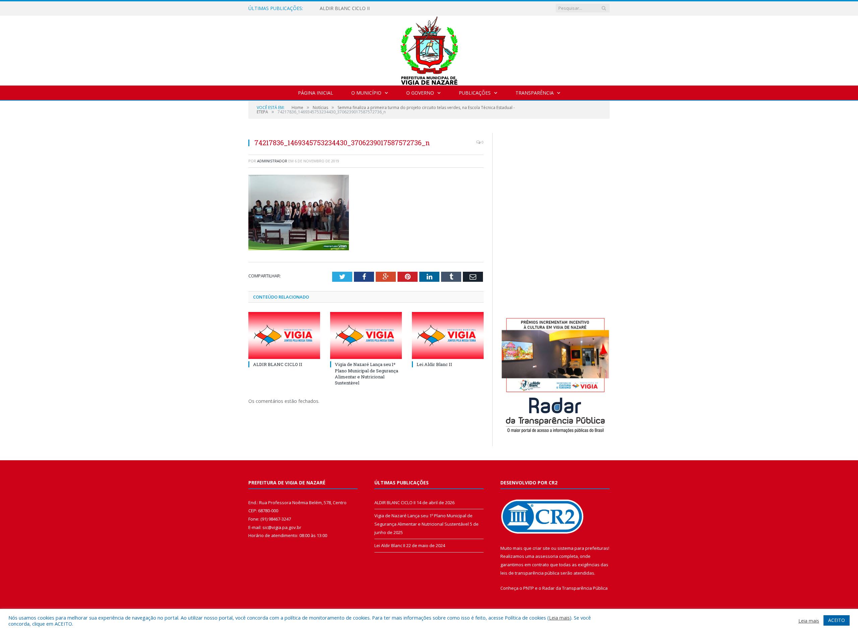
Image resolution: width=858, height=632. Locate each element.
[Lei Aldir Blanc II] (448, 335)
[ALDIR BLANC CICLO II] (284, 335)
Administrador (272, 160)
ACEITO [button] (836, 620)
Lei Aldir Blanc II (434, 364)
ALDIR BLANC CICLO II (345, 8)
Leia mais (559, 617)
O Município (366, 93)
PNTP (528, 588)
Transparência (534, 93)
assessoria (546, 556)
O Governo (420, 93)
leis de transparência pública (529, 573)
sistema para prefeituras (582, 548)
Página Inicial (315, 93)
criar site (541, 548)
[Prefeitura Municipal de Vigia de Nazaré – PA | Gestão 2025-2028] (429, 48)
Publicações (475, 93)
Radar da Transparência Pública (575, 588)
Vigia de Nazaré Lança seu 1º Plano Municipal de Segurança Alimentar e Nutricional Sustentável (366, 373)
